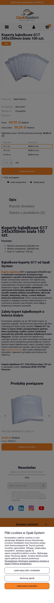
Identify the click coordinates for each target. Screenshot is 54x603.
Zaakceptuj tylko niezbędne (27, 570)
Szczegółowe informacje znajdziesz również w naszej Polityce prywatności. (27, 562)
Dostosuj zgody (27, 578)
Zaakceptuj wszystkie (27, 586)
